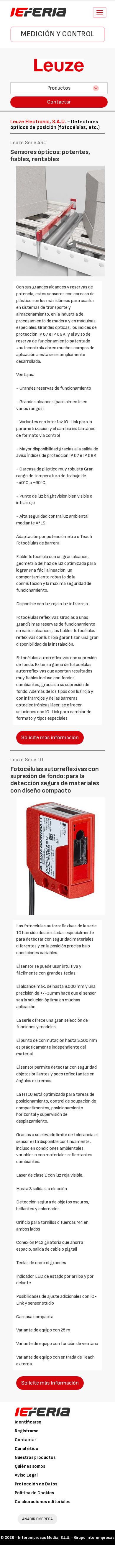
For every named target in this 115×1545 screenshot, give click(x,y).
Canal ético (26, 1448)
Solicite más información (50, 737)
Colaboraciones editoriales (42, 1502)
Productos (59, 88)
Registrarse (27, 1431)
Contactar (59, 102)
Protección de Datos (36, 1484)
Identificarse (28, 1422)
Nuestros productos (35, 1457)
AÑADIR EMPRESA (37, 1518)
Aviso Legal (26, 1475)
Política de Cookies (34, 1493)
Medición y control (58, 34)
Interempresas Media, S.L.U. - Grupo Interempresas (66, 1537)
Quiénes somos (30, 1466)
